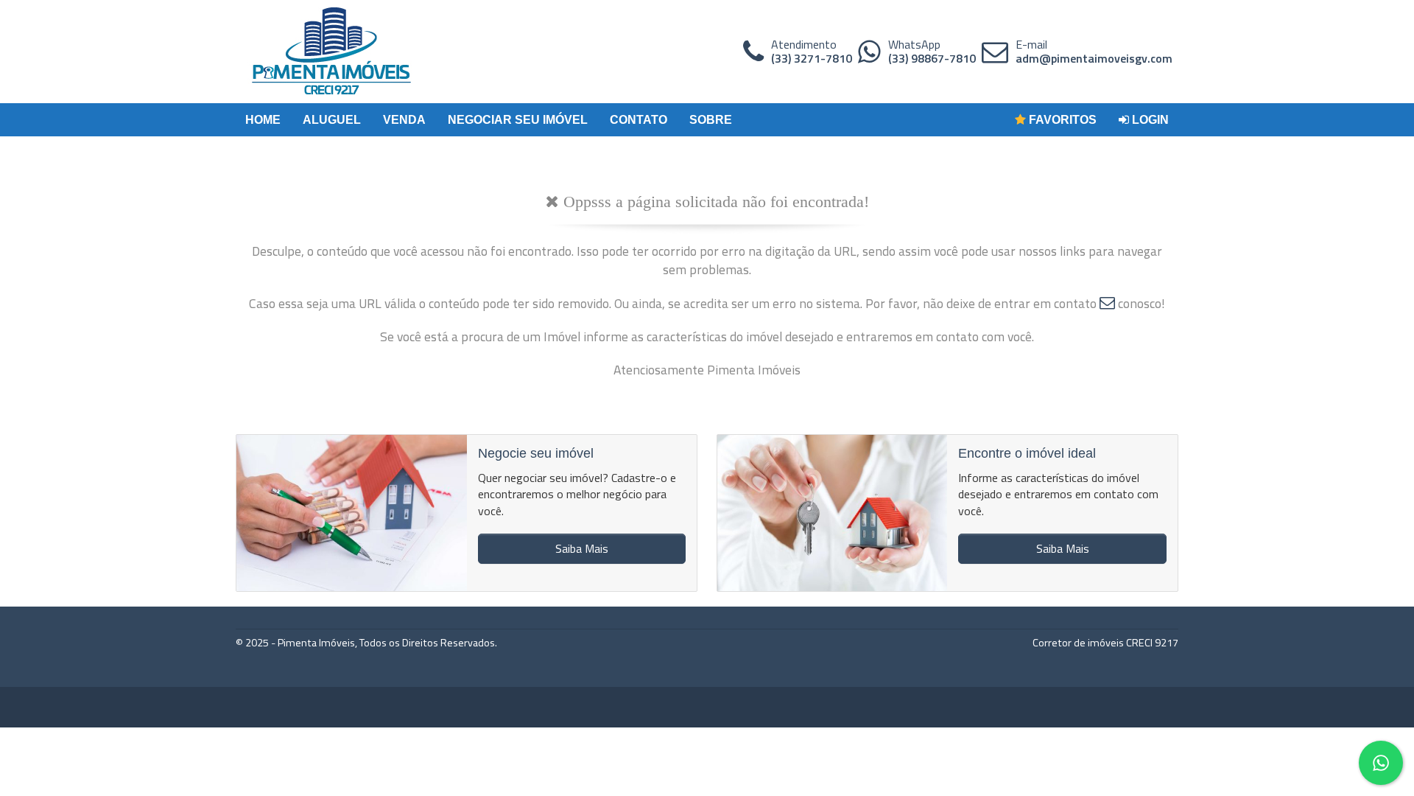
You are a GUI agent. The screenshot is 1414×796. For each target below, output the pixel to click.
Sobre (710, 120)
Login (1149, 120)
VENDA (404, 120)
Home (263, 120)
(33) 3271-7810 (811, 58)
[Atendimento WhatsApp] (869, 51)
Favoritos (1061, 120)
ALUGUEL (332, 120)
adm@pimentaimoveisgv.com (1094, 58)
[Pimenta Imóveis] (331, 51)
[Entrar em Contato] (1107, 303)
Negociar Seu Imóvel (518, 120)
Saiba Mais (581, 548)
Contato (638, 120)
